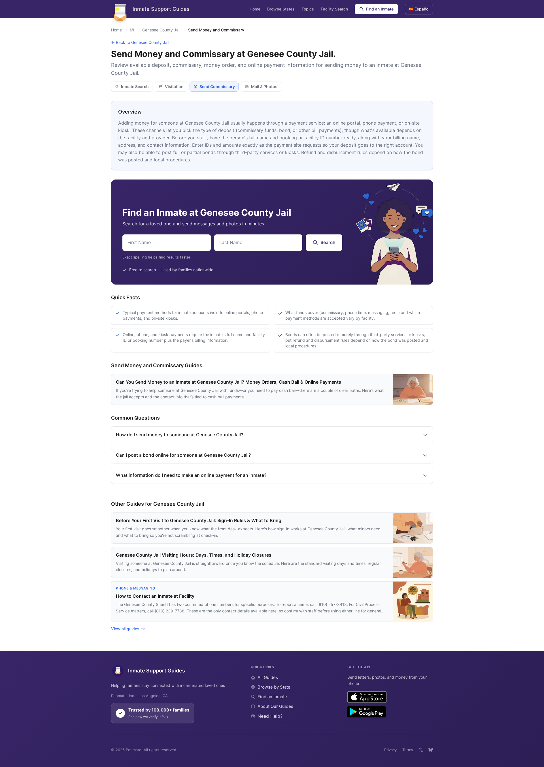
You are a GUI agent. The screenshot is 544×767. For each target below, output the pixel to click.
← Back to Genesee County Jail (140, 42)
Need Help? (270, 716)
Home (255, 9)
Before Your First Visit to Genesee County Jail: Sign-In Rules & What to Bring (198, 520)
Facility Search (334, 9)
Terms (407, 749)
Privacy (390, 749)
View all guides (125, 628)
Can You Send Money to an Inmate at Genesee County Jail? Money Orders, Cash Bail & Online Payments (228, 382)
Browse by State (274, 687)
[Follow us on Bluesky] (430, 749)
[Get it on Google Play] (366, 711)
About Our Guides (275, 706)
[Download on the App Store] (367, 697)
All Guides (268, 677)
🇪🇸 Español (419, 9)
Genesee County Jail (161, 29)
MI (132, 29)
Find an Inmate (380, 9)
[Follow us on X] (421, 750)
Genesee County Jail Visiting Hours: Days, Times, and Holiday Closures (193, 555)
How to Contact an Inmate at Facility (155, 596)
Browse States (281, 9)
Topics (307, 9)
